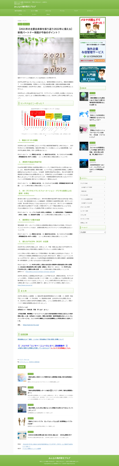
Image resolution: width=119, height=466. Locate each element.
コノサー (34, 14)
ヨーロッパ (90, 10)
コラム (20, 14)
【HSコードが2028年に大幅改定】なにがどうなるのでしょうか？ (97, 117)
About (48, 14)
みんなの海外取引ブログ (25, 6)
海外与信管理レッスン (20, 10)
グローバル (48, 10)
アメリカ (62, 10)
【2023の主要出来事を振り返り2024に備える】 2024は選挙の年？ (50, 435)
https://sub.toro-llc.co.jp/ (31, 325)
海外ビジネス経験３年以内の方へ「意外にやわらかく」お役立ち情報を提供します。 (59, 461)
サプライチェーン (23, 362)
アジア (76, 10)
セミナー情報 (34, 10)
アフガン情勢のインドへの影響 (31, 448)
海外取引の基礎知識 (34, 362)
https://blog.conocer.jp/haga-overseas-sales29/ (40, 271)
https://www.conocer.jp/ (25, 285)
